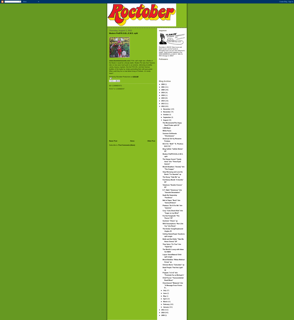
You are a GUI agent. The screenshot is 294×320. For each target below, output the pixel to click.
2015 (163, 98)
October (166, 114)
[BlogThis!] (112, 81)
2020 (163, 90)
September (167, 117)
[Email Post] (132, 78)
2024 (163, 84)
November (167, 112)
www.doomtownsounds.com (120, 61)
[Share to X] (114, 81)
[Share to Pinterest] (119, 81)
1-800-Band (166, 128)
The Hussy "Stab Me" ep (171, 177)
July (165, 290)
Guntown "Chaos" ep (170, 221)
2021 (163, 87)
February (166, 304)
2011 (163, 310)
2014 (163, 101)
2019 (163, 92)
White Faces (167, 131)
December (167, 109)
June (165, 293)
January (166, 307)
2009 (163, 315)
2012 (163, 106)
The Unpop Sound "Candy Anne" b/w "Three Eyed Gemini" (172, 161)
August (166, 120)
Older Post (151, 141)
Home (132, 141)
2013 (163, 103)
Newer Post (113, 141)
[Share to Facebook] (117, 81)
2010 (163, 312)
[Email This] (110, 81)
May (165, 296)
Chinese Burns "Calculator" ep (173, 265)
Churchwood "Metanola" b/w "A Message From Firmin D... (173, 285)
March (165, 301)
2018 (163, 95)
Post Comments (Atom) (126, 145)
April (165, 299)
